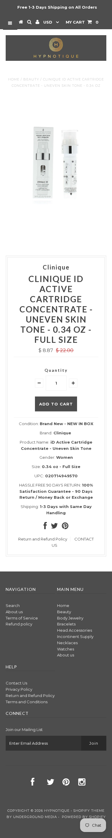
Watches (65, 649)
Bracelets (66, 624)
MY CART (82, 22)
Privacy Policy (19, 689)
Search (13, 605)
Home (13, 79)
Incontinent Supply (75, 636)
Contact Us (16, 683)
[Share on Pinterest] (65, 527)
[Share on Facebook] (45, 527)
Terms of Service (22, 618)
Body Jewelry (70, 618)
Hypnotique (57, 810)
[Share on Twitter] (54, 527)
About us (14, 611)
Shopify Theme (89, 810)
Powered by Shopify (84, 817)
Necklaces (67, 642)
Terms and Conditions (26, 701)
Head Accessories (74, 630)
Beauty (31, 79)
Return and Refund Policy (42, 539)
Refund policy (19, 624)
